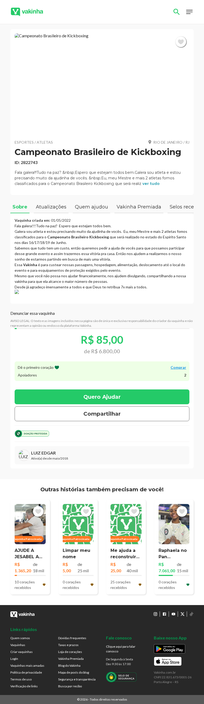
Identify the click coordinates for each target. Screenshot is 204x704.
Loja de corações (70, 652)
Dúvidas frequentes (72, 638)
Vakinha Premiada (71, 659)
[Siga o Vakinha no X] (182, 614)
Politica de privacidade (26, 672)
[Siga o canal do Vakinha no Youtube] (173, 614)
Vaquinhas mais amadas (27, 665)
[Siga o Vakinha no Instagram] (155, 614)
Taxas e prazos (68, 645)
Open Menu (189, 12)
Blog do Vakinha (69, 665)
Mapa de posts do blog (73, 672)
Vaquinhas (17, 645)
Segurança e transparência (77, 679)
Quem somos (20, 638)
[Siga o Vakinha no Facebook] (164, 614)
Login (14, 659)
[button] (102, 84)
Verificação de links (24, 686)
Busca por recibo (70, 686)
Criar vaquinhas (21, 652)
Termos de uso (21, 679)
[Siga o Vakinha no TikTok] (191, 614)
